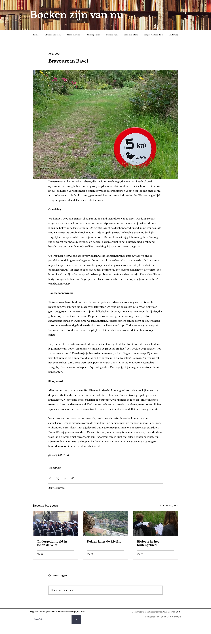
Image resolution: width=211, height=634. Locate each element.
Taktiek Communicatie (170, 617)
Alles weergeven (169, 505)
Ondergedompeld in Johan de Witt (52, 543)
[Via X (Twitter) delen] (57, 478)
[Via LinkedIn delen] (64, 478)
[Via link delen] (72, 478)
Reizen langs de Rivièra (104, 541)
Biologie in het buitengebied (148, 543)
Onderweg (55, 467)
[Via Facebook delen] (49, 478)
